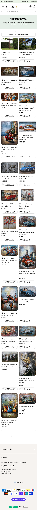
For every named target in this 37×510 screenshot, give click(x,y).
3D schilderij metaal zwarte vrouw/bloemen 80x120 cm (26, 381)
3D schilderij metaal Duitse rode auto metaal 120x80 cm (9, 260)
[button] (18, 12)
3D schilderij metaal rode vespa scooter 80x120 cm (9, 149)
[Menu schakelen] (2, 6)
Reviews (25, 507)
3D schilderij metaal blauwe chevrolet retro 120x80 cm (26, 232)
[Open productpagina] (9, 44)
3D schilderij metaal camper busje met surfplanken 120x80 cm (26, 108)
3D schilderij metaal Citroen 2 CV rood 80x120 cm (27, 274)
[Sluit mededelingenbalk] (35, 1)
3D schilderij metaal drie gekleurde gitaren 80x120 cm (9, 422)
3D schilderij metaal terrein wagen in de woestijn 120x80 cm (27, 409)
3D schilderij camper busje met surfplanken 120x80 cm (26, 137)
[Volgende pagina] (26, 436)
